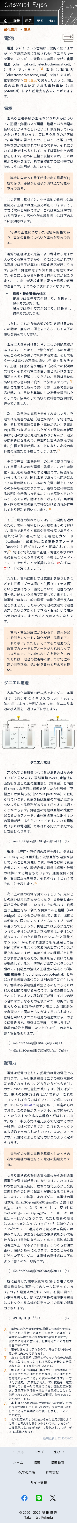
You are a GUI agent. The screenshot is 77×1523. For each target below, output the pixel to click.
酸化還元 (30, 80)
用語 (28, 20)
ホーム (18, 1462)
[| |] (48, 1022)
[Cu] (10, 1432)
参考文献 (52, 1472)
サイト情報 (38, 1482)
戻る (40, 20)
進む (51, 20)
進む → (58, 1451)
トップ (39, 1451)
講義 (16, 20)
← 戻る (18, 1451)
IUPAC (28, 1104)
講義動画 (57, 1462)
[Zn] (29, 1427)
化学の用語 (26, 1472)
